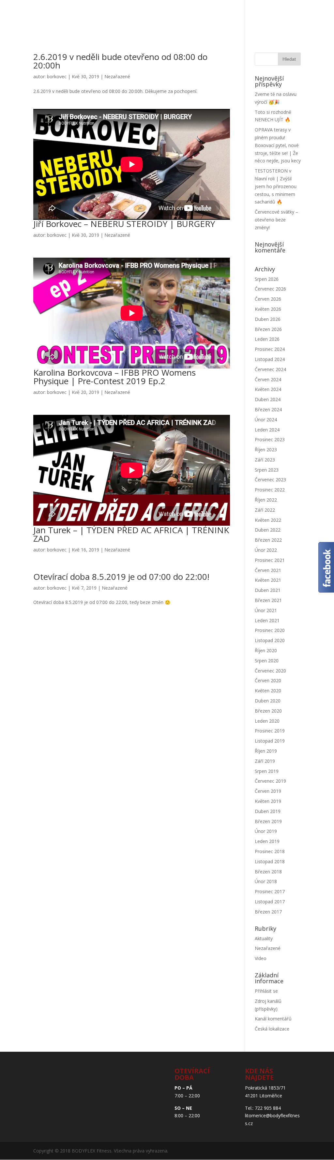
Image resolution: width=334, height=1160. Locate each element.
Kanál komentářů (273, 1019)
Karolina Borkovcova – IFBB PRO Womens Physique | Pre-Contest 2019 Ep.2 (114, 377)
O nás (108, 18)
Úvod (84, 18)
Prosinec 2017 (270, 891)
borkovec (57, 76)
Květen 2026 (268, 309)
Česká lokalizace (272, 1029)
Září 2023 (265, 460)
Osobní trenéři (147, 18)
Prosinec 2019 (270, 731)
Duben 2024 (268, 399)
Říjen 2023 (266, 449)
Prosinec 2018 (270, 851)
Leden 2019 (267, 841)
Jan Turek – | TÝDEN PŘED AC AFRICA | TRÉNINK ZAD (131, 534)
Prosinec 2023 (270, 439)
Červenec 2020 (270, 671)
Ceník (191, 18)
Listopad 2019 (270, 741)
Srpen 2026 (267, 279)
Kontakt (90, 37)
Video (260, 958)
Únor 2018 (266, 881)
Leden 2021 (267, 620)
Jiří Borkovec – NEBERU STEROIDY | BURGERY (124, 224)
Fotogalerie (225, 18)
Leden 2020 (267, 721)
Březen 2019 (268, 821)
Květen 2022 (268, 520)
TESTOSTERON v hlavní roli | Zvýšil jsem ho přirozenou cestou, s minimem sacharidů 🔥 (275, 186)
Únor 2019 (266, 831)
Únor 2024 (266, 419)
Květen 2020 (268, 690)
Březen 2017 (268, 912)
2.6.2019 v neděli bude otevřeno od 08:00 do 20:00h (120, 61)
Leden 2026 (267, 339)
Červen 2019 (268, 791)
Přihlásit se (266, 991)
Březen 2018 (268, 871)
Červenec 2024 (270, 369)
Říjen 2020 (266, 650)
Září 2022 (265, 510)
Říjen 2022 (266, 500)
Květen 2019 (268, 801)
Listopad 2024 (270, 359)
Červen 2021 (268, 570)
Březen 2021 (268, 600)
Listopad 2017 (270, 901)
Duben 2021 (268, 590)
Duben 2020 (268, 701)
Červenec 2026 (270, 289)
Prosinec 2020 (270, 630)
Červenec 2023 (270, 479)
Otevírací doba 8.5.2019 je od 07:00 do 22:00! (121, 576)
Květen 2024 (268, 389)
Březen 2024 (268, 409)
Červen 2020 (268, 680)
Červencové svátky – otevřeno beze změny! (276, 220)
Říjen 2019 (266, 751)
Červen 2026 (268, 299)
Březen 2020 (268, 711)
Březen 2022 (268, 540)
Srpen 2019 (267, 771)
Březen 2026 (268, 329)
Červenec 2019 (270, 781)
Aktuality (266, 18)
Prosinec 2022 (270, 490)
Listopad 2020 (270, 640)
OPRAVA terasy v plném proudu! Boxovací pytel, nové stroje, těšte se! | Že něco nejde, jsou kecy (278, 145)
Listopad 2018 (270, 861)
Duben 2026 (268, 319)
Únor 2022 (266, 550)
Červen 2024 (268, 379)
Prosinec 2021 (270, 560)
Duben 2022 (268, 530)
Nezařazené (117, 76)
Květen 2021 (268, 580)
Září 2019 (265, 761)
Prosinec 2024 (270, 349)
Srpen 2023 (267, 470)
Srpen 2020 (267, 660)
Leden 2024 (267, 430)
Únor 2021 (266, 610)
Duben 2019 (268, 811)
